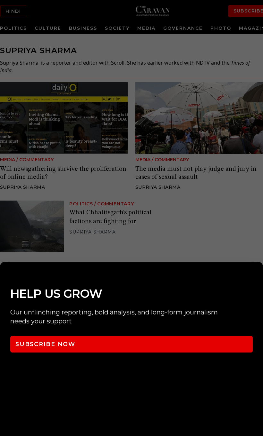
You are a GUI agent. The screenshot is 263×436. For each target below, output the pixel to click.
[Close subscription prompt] (256, 275)
